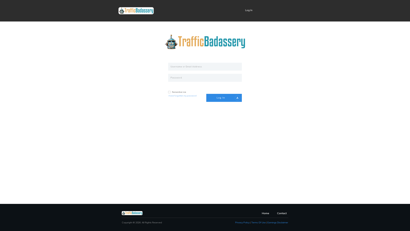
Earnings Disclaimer (277, 222)
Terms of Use (258, 222)
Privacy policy (242, 222)
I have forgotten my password (182, 95)
